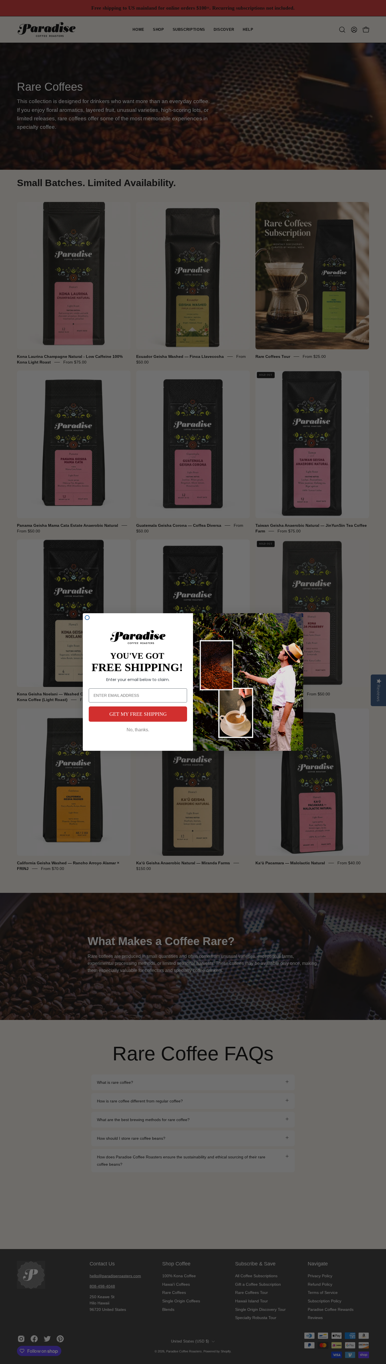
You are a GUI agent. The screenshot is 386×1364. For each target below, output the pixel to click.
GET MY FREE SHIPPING (138, 714)
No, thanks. (138, 729)
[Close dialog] (87, 617)
